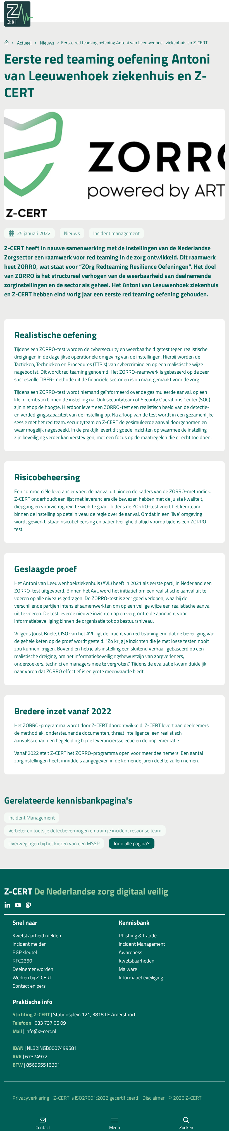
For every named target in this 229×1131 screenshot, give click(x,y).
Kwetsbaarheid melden (37, 935)
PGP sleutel (25, 952)
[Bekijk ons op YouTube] (18, 904)
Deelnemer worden (33, 969)
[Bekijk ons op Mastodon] (28, 904)
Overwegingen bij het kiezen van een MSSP (54, 843)
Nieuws (47, 42)
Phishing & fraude (138, 935)
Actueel (24, 42)
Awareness (130, 952)
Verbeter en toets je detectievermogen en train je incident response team (84, 830)
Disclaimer (153, 1098)
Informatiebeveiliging (141, 977)
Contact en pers (29, 986)
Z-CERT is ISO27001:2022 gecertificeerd (95, 1098)
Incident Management (31, 817)
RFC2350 (22, 960)
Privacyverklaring (31, 1098)
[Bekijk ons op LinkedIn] (7, 904)
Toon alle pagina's (131, 843)
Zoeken (186, 1127)
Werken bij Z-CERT (32, 977)
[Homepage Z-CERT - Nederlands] (114, 14)
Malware (128, 969)
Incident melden (30, 944)
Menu (114, 1127)
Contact (42, 1127)
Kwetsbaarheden (136, 960)
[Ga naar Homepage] (6, 42)
